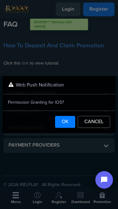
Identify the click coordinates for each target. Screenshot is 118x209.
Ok (65, 121)
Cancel (94, 121)
